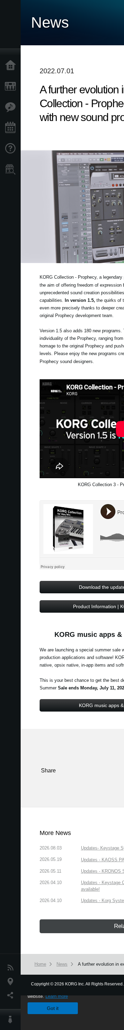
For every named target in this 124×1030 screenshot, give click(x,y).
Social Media (12, 995)
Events (12, 128)
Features (12, 107)
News (12, 968)
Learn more (56, 996)
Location (12, 982)
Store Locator (12, 169)
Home (12, 65)
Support (12, 148)
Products (12, 86)
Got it (53, 1008)
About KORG (12, 1019)
